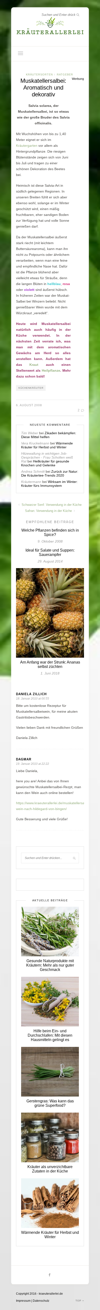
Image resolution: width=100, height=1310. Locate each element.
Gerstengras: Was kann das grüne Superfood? (50, 1103)
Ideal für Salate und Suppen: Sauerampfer (50, 552)
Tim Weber (29, 433)
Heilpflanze (51, 370)
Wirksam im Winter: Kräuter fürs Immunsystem (49, 484)
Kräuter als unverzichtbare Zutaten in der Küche (50, 1169)
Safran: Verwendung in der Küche (49, 511)
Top (78, 1300)
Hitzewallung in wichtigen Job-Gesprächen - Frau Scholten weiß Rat (47, 457)
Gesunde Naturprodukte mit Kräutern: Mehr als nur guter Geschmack (50, 965)
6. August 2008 (29, 405)
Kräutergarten (26, 146)
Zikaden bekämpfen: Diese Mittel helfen (48, 435)
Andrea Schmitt (33, 471)
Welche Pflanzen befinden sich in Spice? (50, 532)
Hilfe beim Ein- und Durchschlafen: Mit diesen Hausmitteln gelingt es (50, 1035)
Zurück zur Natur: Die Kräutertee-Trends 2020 (49, 473)
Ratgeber (65, 74)
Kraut (33, 365)
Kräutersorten (39, 74)
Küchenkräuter (30, 388)
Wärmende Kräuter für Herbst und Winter (47, 445)
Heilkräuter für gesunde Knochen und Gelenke (45, 463)
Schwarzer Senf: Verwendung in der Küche (51, 505)
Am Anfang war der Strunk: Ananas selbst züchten (50, 664)
